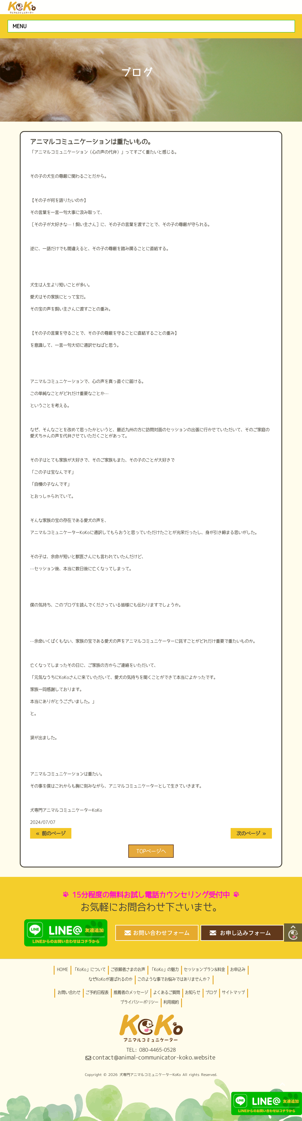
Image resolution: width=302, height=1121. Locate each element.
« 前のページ (50, 833)
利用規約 (171, 1002)
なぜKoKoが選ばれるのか (110, 979)
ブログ (211, 992)
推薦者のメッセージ (131, 992)
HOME (62, 969)
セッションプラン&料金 (204, 969)
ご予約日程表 (97, 992)
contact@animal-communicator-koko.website (154, 1057)
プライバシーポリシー (139, 1002)
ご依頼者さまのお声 (128, 969)
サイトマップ (233, 992)
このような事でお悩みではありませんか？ (173, 979)
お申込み (237, 969)
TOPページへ (151, 851)
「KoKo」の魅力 (164, 969)
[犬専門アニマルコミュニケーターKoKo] (21, 6)
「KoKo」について (89, 969)
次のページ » (251, 833)
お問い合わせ (69, 992)
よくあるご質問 (166, 992)
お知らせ (192, 992)
